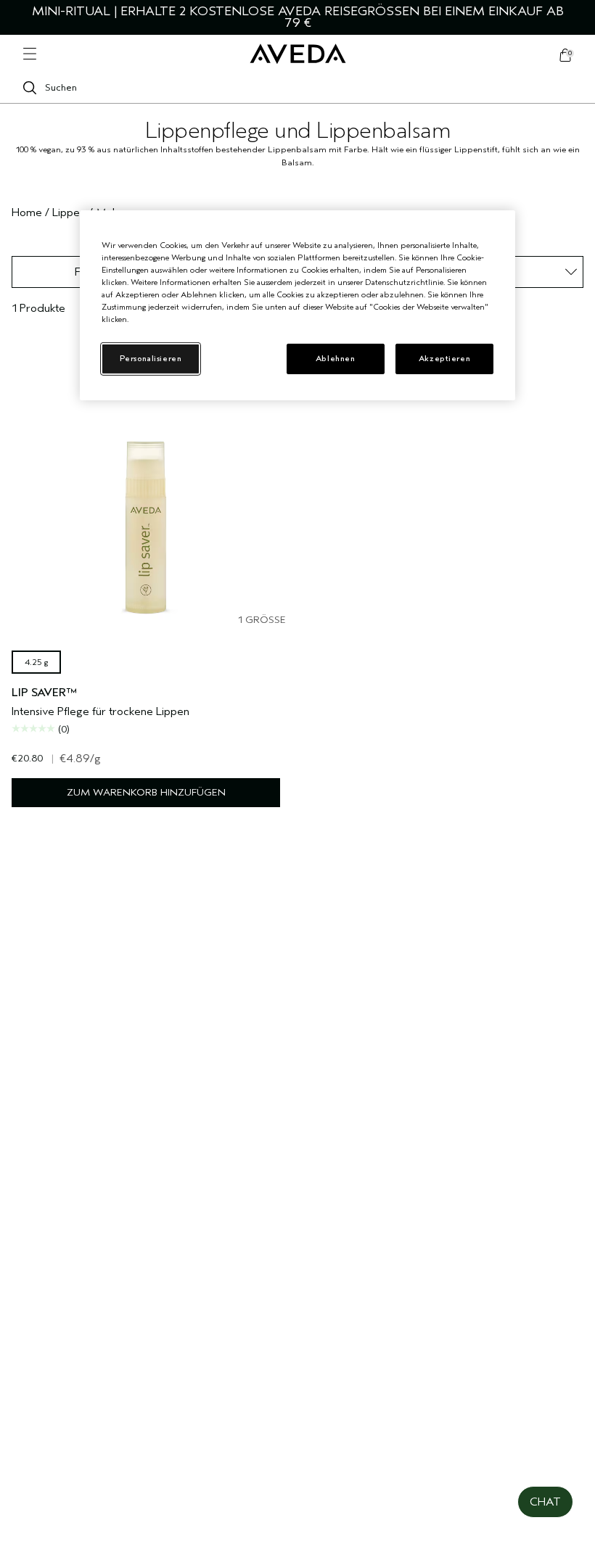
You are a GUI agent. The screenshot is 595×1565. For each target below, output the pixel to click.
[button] (545, 1502)
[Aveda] (298, 54)
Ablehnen (336, 358)
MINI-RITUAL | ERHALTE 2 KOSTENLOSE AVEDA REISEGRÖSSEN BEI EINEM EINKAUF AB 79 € (298, 17)
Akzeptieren (444, 358)
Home (27, 212)
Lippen (69, 212)
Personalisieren (151, 358)
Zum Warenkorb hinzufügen (146, 792)
